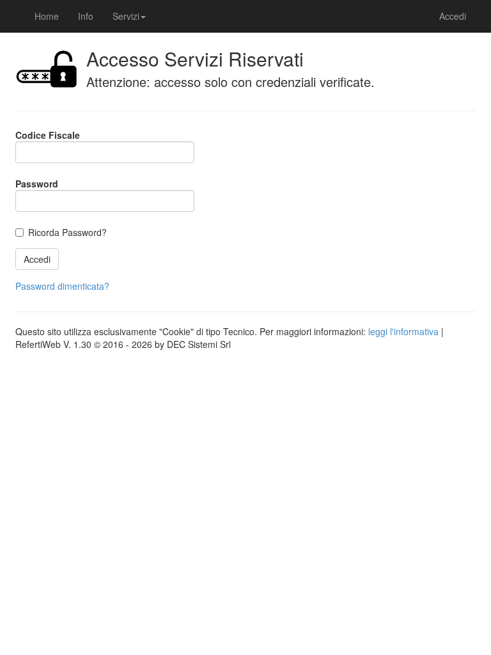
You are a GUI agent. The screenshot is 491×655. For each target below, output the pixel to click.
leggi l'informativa (403, 331)
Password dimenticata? (62, 286)
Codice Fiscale (47, 135)
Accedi (452, 16)
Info (85, 16)
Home (47, 16)
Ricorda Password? (67, 232)
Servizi (126, 16)
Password (36, 183)
